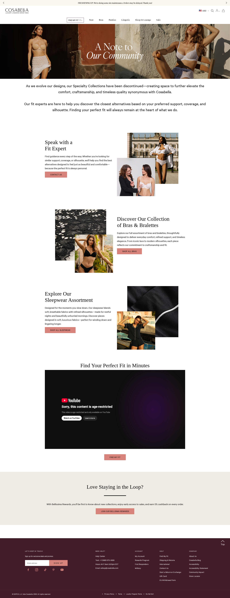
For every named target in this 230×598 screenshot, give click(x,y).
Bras (101, 20)
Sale (158, 20)
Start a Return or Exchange (170, 572)
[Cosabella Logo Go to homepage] (16, 10)
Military (138, 568)
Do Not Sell (149, 594)
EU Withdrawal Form (168, 580)
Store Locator (194, 576)
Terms (120, 594)
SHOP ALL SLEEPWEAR (60, 330)
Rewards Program (142, 560)
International (165, 564)
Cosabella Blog (195, 560)
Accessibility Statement (198, 568)
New (91, 20)
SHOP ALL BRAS (129, 251)
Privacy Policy (109, 594)
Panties (112, 20)
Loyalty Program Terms (134, 594)
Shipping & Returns (167, 560)
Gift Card (163, 576)
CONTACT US (56, 174)
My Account (140, 556)
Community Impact (196, 572)
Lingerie (125, 20)
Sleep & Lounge (143, 20)
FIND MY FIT (115, 457)
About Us (192, 556)
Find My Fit (73, 20)
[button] (223, 542)
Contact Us (164, 568)
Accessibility (194, 564)
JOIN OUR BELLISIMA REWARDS (115, 511)
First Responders (141, 564)
